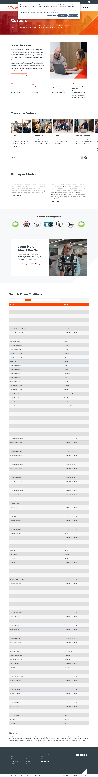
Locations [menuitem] (83, 2)
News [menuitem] (42, 758)
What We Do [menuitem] (30, 754)
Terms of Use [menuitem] (13, 775)
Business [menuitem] (28, 756)
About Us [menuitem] (13, 756)
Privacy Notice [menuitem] (20, 775)
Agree (62, 15)
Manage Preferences (51, 15)
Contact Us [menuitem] (13, 766)
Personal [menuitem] (28, 758)
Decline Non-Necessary (73, 15)
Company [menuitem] (13, 754)
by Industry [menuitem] (28, 763)
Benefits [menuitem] (28, 761)
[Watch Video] (68, 258)
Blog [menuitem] (42, 756)
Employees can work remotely (53, 300)
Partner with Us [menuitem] (14, 761)
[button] (12, 157)
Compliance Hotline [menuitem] (37, 775)
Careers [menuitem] (77, 2)
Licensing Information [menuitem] (47, 775)
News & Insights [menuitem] (46, 754)
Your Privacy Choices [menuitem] (28, 775)
